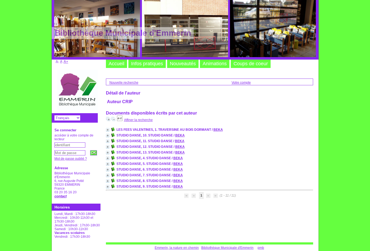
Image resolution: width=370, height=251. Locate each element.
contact (60, 196)
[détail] (107, 130)
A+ (66, 62)
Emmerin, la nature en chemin (177, 248)
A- (57, 61)
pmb (261, 248)
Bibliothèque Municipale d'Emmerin (227, 248)
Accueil (116, 63)
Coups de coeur (250, 63)
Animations (215, 63)
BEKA (218, 130)
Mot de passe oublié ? (70, 159)
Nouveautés (183, 63)
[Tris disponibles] (119, 120)
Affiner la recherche (138, 120)
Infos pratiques (147, 63)
